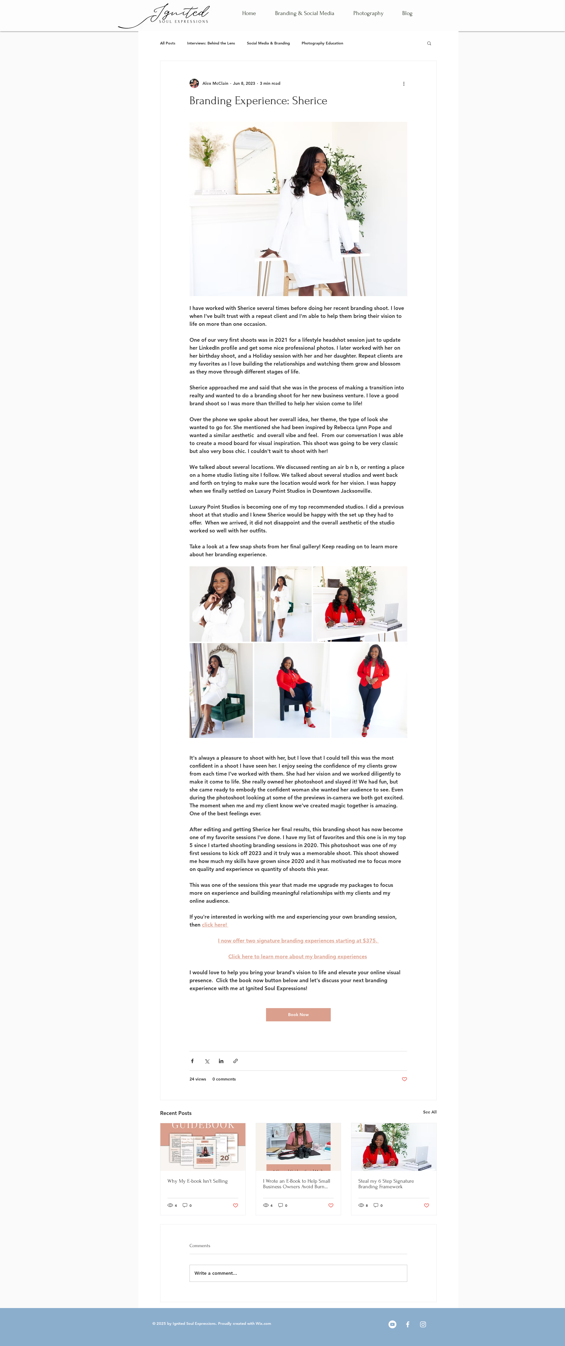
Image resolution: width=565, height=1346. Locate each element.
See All (430, 1112)
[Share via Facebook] (192, 1061)
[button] (429, 43)
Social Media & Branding (268, 43)
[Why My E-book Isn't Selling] (202, 1147)
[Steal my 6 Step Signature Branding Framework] (393, 1147)
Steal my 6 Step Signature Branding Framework (386, 1183)
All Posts (167, 43)
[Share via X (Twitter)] (207, 1061)
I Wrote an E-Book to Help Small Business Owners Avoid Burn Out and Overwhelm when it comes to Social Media (296, 1183)
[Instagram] (423, 1324)
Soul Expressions (200, 1323)
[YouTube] (392, 1324)
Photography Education (322, 43)
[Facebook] (408, 1324)
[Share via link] (235, 1061)
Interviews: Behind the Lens (211, 43)
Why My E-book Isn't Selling (197, 1181)
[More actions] (403, 83)
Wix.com (263, 1323)
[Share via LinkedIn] (221, 1061)
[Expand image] (220, 604)
